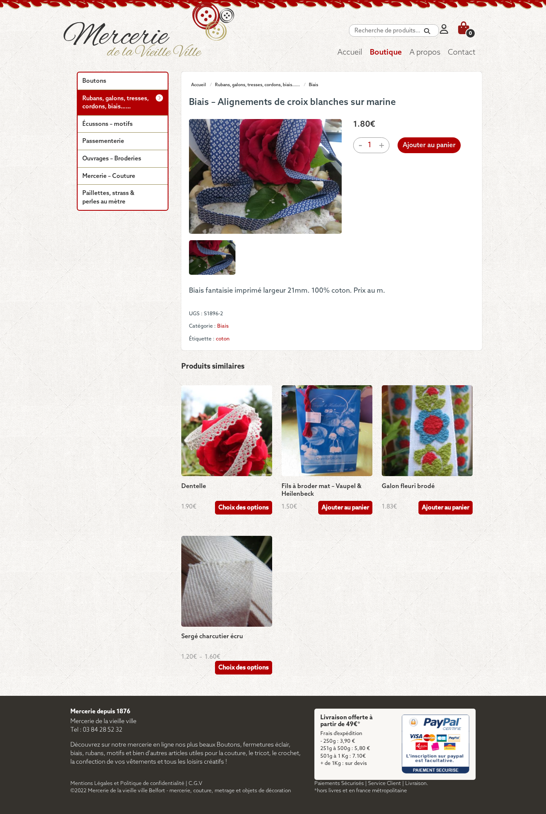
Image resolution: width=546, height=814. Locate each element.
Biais (313, 84)
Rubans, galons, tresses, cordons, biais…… (115, 103)
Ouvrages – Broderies (111, 159)
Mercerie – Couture (108, 176)
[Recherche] (427, 31)
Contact (462, 52)
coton (222, 339)
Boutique (386, 52)
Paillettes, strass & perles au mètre (108, 198)
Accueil (349, 52)
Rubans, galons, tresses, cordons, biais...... (257, 84)
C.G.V (195, 783)
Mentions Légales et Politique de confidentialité (127, 783)
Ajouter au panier (429, 145)
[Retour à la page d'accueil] (168, 36)
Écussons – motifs (107, 124)
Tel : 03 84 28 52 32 (96, 730)
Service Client (384, 783)
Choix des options (243, 508)
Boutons (94, 81)
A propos (425, 52)
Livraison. (416, 783)
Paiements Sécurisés (339, 783)
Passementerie (103, 141)
